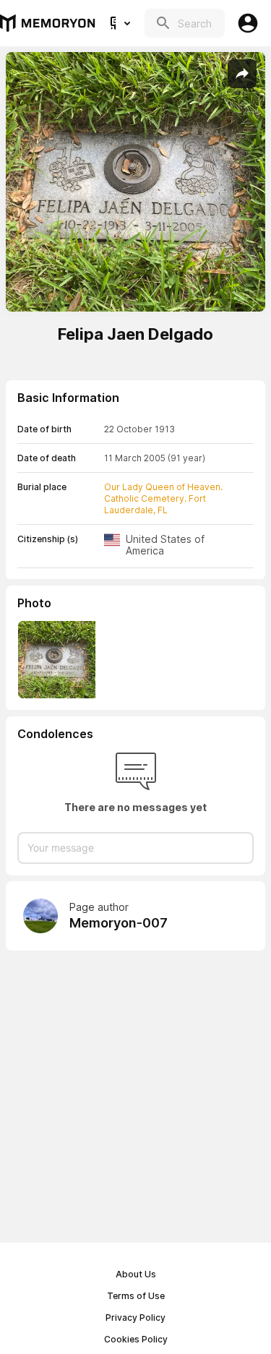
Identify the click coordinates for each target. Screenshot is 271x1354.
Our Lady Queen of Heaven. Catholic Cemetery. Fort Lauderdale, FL (163, 498)
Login (248, 23)
